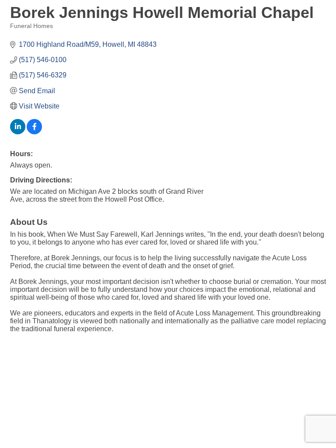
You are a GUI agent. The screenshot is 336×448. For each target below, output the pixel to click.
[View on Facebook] (34, 132)
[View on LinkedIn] (17, 132)
